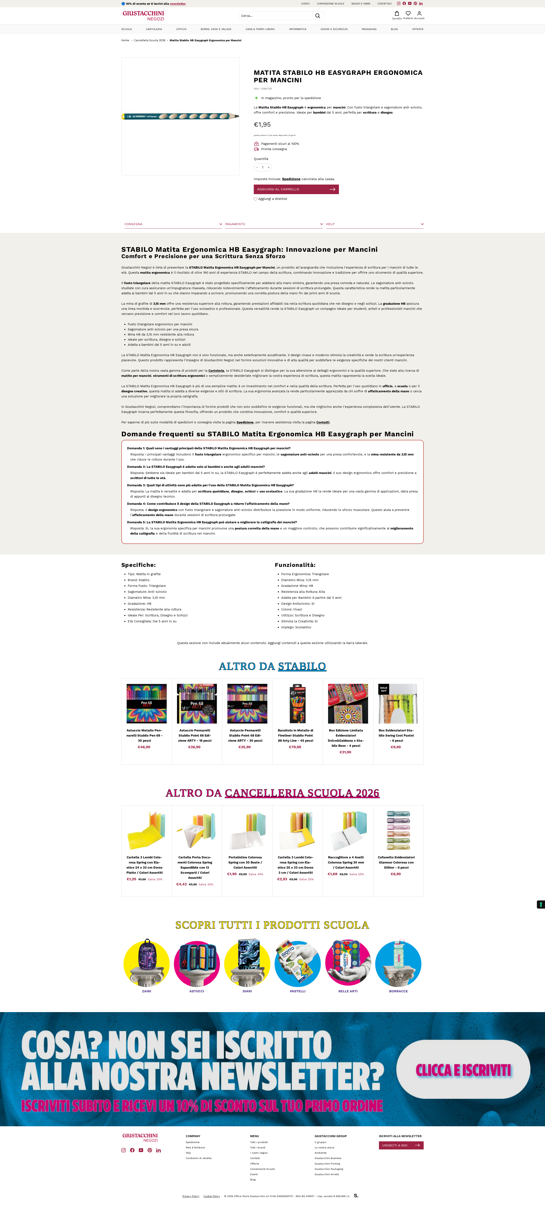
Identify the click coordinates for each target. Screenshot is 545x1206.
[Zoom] (164, 116)
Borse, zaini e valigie (216, 29)
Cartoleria (154, 29)
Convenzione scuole (330, 3)
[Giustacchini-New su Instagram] (123, 1150)
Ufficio (181, 29)
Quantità (261, 159)
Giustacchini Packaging (329, 1169)
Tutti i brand (257, 1147)
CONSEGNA (133, 224)
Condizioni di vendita (199, 1158)
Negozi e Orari (360, 3)
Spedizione (291, 179)
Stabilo (302, 666)
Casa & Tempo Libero (260, 29)
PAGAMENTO (235, 224)
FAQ (188, 1152)
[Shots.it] (358, 1196)
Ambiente (321, 1152)
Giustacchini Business (328, 1158)
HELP (330, 224)
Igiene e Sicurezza (334, 29)
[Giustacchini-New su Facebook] (132, 1150)
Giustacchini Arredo (327, 1174)
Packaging (369, 29)
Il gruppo (320, 1142)
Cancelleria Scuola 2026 (149, 40)
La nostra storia (324, 1147)
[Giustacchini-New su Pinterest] (150, 1150)
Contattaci (384, 3)
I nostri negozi (259, 1152)
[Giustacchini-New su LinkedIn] (158, 1150)
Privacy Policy (190, 1196)
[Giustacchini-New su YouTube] (141, 1150)
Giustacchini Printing (327, 1163)
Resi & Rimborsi (195, 1147)
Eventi (305, 3)
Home (125, 40)
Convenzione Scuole (262, 1169)
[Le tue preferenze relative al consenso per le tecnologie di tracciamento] (541, 904)
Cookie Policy (212, 1196)
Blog (394, 29)
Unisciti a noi (394, 1145)
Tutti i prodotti (259, 1142)
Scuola (126, 29)
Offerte (418, 29)
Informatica (297, 29)
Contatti (322, 422)
